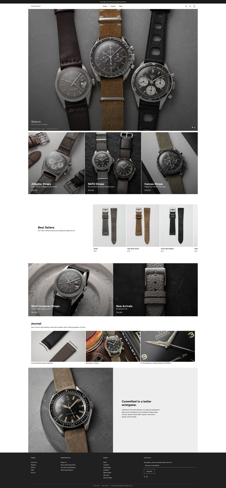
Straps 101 (64, 462)
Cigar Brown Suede (133, 249)
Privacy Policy (96, 485)
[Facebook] (144, 476)
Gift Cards (106, 475)
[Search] (190, 6)
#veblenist (106, 470)
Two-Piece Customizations (68, 467)
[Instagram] (147, 476)
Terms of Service (105, 485)
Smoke (96, 249)
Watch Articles (107, 472)
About (105, 462)
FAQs (32, 470)
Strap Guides (107, 467)
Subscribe (149, 471)
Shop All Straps (36, 127)
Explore (113, 6)
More (120, 6)
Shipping (33, 465)
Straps (105, 6)
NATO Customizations (67, 470)
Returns (33, 467)
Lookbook (106, 465)
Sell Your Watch (107, 478)
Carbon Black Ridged (167, 249)
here (134, 417)
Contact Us (34, 462)
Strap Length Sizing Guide (68, 465)
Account (33, 472)
